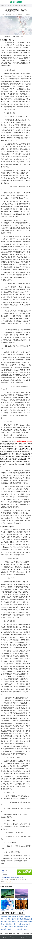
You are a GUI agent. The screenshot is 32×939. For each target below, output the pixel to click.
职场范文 (16, 5)
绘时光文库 (12, 937)
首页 (9, 5)
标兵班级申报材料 (22, 926)
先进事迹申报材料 (6, 929)
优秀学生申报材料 (22, 929)
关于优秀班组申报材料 (23, 916)
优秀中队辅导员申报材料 (8, 919)
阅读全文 (21, 14)
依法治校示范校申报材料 (8, 921)
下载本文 (27, 14)
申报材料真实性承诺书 (23, 924)
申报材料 (23, 5)
